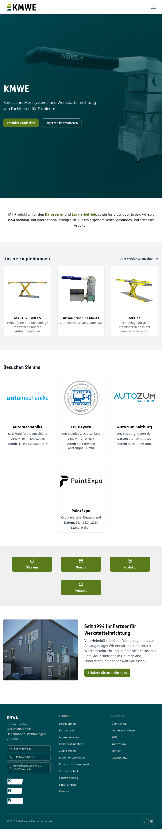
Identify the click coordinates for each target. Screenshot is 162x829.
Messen (81, 567)
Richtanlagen (67, 730)
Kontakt (81, 591)
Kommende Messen (123, 730)
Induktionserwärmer (72, 757)
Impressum (118, 744)
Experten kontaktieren (62, 123)
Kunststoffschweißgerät (74, 764)
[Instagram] (143, 821)
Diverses (64, 791)
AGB (114, 737)
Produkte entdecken (21, 123)
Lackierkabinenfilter (71, 744)
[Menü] (153, 7)
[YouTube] (151, 821)
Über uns (32, 567)
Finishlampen (67, 784)
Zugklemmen (67, 751)
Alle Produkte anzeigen (137, 259)
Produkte (130, 567)
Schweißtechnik (69, 771)
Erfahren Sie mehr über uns (107, 673)
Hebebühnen (67, 724)
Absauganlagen (69, 737)
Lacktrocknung (68, 778)
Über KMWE (119, 724)
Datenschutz (119, 757)
